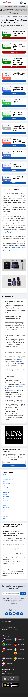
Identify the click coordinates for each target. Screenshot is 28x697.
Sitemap (16, 629)
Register (23, 593)
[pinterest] (17, 613)
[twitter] (6, 613)
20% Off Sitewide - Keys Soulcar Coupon (19, 33)
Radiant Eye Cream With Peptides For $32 (19, 141)
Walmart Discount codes (18, 247)
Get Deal (14, 81)
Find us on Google (6, 632)
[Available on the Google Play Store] (10, 685)
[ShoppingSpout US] (6, 2)
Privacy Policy (17, 625)
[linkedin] (14, 613)
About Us (16, 627)
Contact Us (5, 629)
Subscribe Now (14, 465)
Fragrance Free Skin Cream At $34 (18, 114)
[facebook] (10, 613)
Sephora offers (6, 249)
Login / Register (6, 625)
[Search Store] (21, 3)
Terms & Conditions (7, 627)
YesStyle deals (16, 249)
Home (2, 16)
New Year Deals (6, 232)
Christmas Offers (18, 231)
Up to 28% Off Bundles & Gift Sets (18, 89)
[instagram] (21, 613)
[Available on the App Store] (10, 678)
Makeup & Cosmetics (11, 16)
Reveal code (14, 38)
